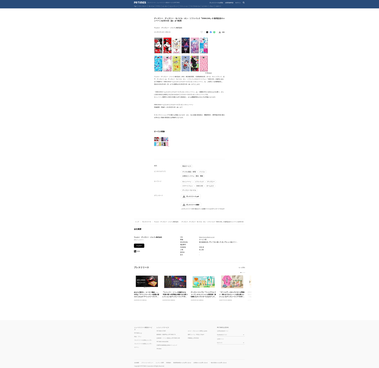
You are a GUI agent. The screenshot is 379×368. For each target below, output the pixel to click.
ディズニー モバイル (189, 190)
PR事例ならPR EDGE (193, 338)
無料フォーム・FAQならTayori (196, 334)
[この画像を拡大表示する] (162, 142)
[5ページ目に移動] (244, 272)
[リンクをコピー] (223, 32)
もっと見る (242, 267)
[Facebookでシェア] (210, 32)
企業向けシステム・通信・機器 (192, 176)
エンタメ (165, 6)
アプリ (158, 6)
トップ (137, 221)
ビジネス (204, 6)
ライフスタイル (195, 6)
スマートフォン (187, 186)
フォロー (139, 245)
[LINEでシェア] (214, 32)
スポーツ (218, 6)
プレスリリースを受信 (216, 3)
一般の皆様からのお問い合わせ (218, 362)
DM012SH (199, 186)
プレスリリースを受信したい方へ (143, 340)
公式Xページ (220, 339)
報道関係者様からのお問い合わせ (182, 362)
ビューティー (174, 6)
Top (135, 6)
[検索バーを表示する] (243, 2)
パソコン (202, 172)
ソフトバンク (199, 181)
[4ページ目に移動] (243, 272)
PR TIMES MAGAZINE (162, 341)
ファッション (184, 6)
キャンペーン (186, 181)
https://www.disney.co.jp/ (207, 237)
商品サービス (186, 166)
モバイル (151, 6)
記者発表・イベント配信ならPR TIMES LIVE (168, 338)
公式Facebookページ (222, 331)
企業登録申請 (229, 3)
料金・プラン (137, 336)
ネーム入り (210, 186)
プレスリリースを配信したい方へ (143, 344)
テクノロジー (142, 6)
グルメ (211, 6)
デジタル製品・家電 (189, 172)
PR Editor (159, 349)
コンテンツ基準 (160, 362)
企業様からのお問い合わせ (200, 362)
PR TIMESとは (138, 333)
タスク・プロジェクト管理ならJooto (197, 331)
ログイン (238, 3)
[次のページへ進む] (250, 282)
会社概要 (136, 362)
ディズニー (211, 181)
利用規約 (168, 362)
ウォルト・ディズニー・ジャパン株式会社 (166, 221)
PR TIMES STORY (161, 331)
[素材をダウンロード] (219, 32)
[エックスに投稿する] (207, 32)
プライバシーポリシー (147, 362)
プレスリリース (146, 221)
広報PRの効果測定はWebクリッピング (167, 345)
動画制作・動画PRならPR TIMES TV (166, 334)
